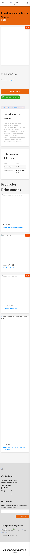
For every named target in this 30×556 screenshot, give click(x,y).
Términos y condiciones (9, 536)
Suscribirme (22, 516)
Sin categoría (10, 80)
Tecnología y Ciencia (8, 267)
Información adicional (17, 107)
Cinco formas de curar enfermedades (13, 227)
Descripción (5, 107)
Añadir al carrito (15, 91)
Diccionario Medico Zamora (10, 308)
